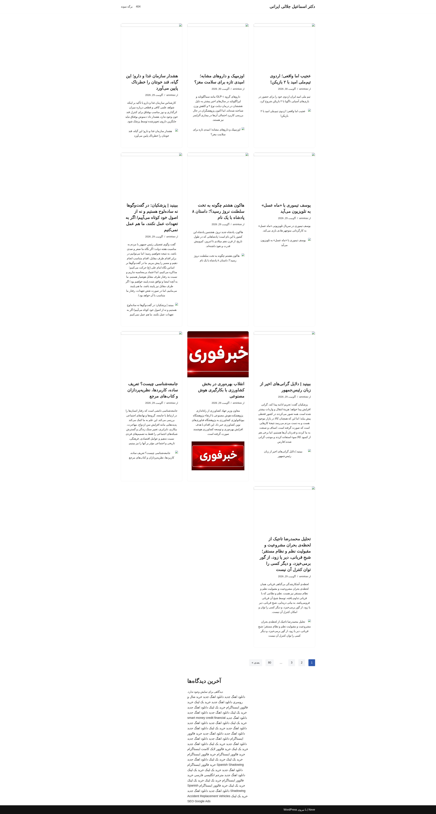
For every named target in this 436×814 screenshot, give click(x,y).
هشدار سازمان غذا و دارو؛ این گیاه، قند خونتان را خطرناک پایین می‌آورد (152, 82)
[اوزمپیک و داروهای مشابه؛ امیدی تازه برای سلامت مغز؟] (218, 46)
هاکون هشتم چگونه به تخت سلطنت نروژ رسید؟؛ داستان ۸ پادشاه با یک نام (218, 211)
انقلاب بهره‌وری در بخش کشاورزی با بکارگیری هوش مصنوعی (221, 389)
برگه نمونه (127, 6)
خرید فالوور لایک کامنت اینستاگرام (209, 749)
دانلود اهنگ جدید (234, 697)
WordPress (290, 809)
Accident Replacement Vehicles (208, 796)
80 (269, 662)
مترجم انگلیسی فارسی (209, 775)
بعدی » (256, 662)
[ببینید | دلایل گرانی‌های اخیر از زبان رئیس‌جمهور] (284, 354)
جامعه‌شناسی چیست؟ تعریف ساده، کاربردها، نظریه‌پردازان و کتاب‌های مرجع (152, 389)
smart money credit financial (206, 717)
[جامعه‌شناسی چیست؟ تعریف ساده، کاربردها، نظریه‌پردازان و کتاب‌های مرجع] (151, 354)
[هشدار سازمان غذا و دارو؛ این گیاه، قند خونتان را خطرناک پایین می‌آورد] (151, 46)
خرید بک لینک (202, 702)
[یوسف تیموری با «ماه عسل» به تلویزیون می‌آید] (284, 176)
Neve (312, 809)
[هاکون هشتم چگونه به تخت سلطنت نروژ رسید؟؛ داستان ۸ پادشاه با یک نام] (218, 176)
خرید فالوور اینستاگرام (231, 754)
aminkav (303, 89)
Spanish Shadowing (230, 764)
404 (138, 6)
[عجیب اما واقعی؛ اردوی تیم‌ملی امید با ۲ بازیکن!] (284, 46)
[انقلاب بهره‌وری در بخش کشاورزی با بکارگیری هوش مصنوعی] (218, 354)
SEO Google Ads (199, 801)
